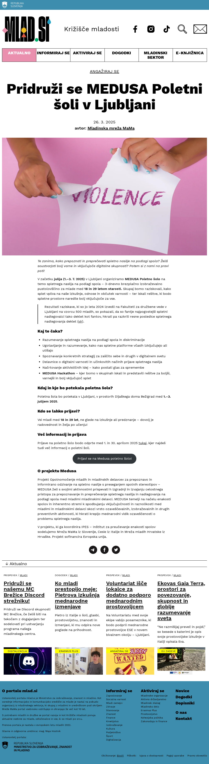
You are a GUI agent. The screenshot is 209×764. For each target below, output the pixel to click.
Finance (110, 717)
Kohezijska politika (152, 717)
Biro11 (120, 755)
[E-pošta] (200, 29)
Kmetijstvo (112, 721)
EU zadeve (168, 651)
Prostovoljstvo (149, 714)
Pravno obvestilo (197, 755)
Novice (182, 690)
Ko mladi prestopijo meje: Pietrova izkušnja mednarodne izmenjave (77, 595)
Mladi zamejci (114, 703)
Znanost (111, 714)
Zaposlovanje (114, 695)
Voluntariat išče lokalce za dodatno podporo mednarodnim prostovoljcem (128, 595)
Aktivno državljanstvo (153, 699)
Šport (109, 736)
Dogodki (121, 52)
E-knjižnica (190, 52)
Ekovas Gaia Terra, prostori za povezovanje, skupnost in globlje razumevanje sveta (181, 600)
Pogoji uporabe (175, 755)
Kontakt (184, 718)
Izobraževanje (114, 725)
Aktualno (20, 56)
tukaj (143, 443)
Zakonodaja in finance (154, 721)
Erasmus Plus (68, 651)
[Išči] (182, 29)
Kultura (110, 728)
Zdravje (110, 706)
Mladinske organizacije (154, 695)
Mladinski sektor (156, 56)
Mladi (24, 575)
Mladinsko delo (150, 706)
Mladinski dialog (150, 703)
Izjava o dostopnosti (151, 755)
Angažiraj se (104, 71)
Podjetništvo (113, 732)
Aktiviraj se (87, 56)
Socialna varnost (116, 699)
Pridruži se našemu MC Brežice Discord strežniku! (24, 592)
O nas (181, 712)
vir (80, 321)
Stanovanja (112, 710)
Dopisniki (185, 703)
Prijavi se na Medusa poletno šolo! (105, 458)
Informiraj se (53, 56)
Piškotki (131, 755)
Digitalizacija (17, 651)
